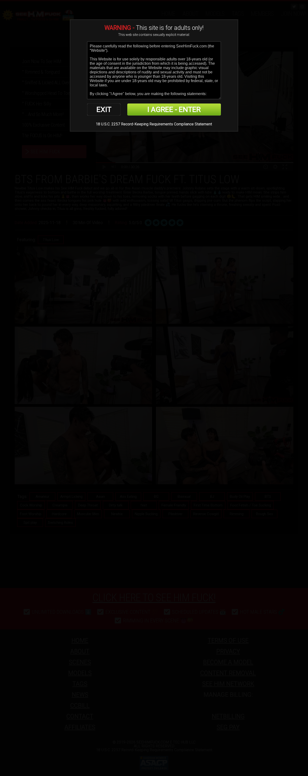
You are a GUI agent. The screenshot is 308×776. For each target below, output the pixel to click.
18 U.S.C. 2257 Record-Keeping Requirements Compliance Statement (154, 124)
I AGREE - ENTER (174, 109)
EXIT (103, 109)
